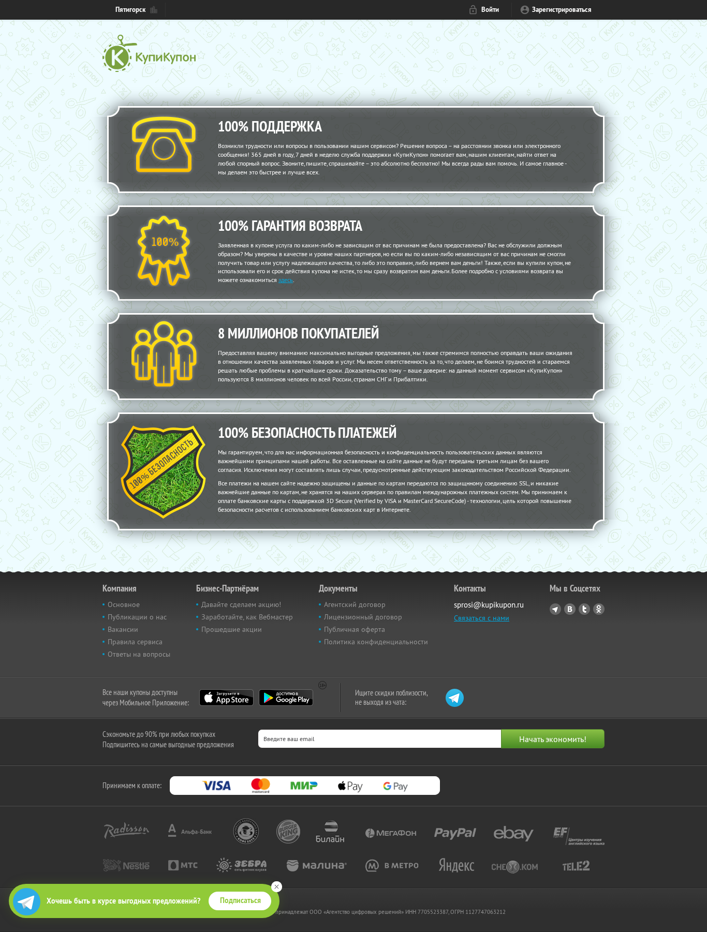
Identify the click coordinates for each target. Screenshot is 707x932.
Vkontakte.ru (570, 609)
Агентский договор (355, 604)
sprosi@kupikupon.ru (489, 605)
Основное (124, 604)
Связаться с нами (481, 618)
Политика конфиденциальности (376, 641)
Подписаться (240, 900)
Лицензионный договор (363, 617)
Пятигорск (130, 9)
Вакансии (123, 629)
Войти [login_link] (490, 9)
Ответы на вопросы (139, 654)
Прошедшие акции (231, 629)
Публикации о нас (137, 617)
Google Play (286, 697)
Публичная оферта (354, 629)
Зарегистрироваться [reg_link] (562, 9)
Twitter (584, 609)
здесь (285, 280)
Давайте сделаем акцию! (241, 604)
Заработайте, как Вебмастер (247, 617)
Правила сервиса (135, 641)
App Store (226, 697)
